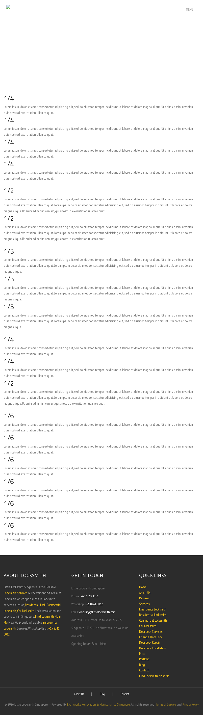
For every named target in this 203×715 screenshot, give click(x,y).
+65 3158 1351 (90, 596)
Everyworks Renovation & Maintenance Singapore (98, 704)
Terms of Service (165, 704)
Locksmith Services (15, 593)
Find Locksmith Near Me (154, 676)
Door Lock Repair (149, 642)
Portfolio (144, 659)
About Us (144, 592)
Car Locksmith (147, 626)
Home (143, 587)
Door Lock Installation (152, 648)
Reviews (144, 598)
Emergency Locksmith (152, 609)
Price (142, 653)
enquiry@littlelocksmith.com (97, 612)
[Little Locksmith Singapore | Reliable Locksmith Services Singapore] (76, 7)
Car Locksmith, (26, 611)
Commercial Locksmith (153, 620)
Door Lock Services (150, 631)
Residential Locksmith (153, 614)
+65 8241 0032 (94, 604)
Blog (142, 664)
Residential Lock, (35, 605)
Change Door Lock (150, 637)
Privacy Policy (190, 704)
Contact (144, 670)
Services (144, 604)
